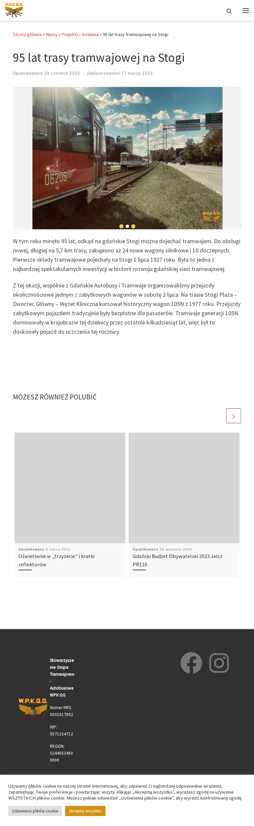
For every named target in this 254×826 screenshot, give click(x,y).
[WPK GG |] (14, 9)
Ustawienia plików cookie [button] (35, 811)
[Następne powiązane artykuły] (233, 415)
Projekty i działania (80, 34)
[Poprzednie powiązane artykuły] (217, 415)
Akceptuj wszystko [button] (85, 811)
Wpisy (52, 34)
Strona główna (27, 34)
